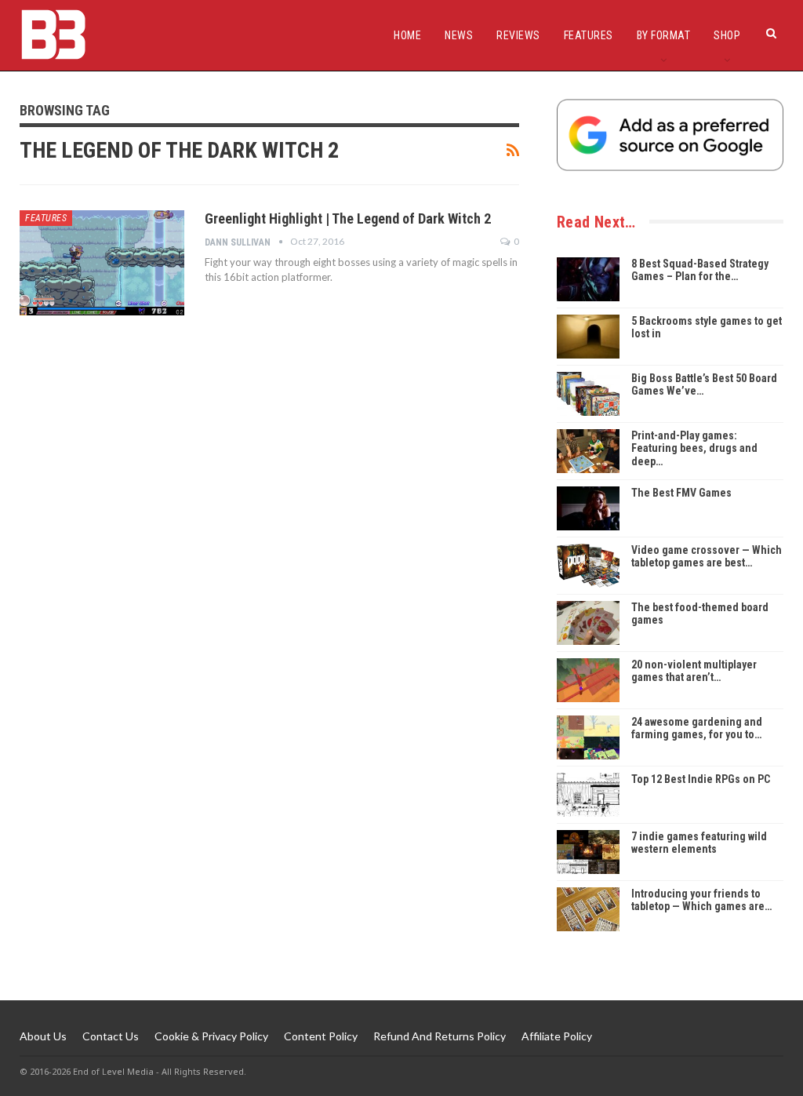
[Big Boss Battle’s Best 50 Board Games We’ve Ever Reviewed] (588, 394)
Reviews (518, 35)
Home (407, 35)
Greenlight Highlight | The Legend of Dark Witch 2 (348, 218)
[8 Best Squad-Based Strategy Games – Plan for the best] (588, 279)
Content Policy (321, 1036)
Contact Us (110, 1036)
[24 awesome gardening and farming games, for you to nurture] (588, 737)
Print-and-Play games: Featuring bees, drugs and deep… (694, 448)
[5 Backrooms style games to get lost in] (588, 337)
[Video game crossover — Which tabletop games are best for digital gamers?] (588, 566)
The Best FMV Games (681, 492)
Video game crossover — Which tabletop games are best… (706, 557)
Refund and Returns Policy (439, 1036)
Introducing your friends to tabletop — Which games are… (701, 900)
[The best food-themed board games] (588, 623)
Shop (727, 35)
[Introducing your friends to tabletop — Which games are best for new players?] (588, 909)
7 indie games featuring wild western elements (699, 843)
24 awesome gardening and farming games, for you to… (696, 728)
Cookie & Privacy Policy (211, 1036)
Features (588, 35)
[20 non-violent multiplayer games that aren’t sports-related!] (588, 680)
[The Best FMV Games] (588, 508)
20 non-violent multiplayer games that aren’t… (694, 671)
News (459, 35)
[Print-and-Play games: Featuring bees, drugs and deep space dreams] (588, 451)
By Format (664, 35)
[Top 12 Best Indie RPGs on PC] (588, 795)
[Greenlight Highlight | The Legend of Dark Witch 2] (102, 262)
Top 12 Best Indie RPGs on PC (700, 779)
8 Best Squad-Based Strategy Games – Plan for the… (699, 270)
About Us (43, 1036)
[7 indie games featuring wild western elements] (588, 852)
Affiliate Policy (556, 1036)
